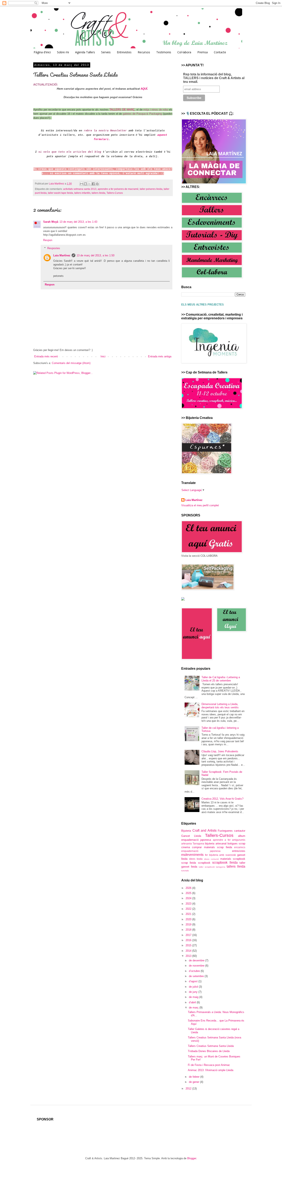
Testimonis (163, 52)
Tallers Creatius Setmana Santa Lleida (211, 1046)
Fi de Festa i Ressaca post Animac (209, 1065)
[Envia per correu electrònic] (81, 184)
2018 (189, 929)
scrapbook (204, 862)
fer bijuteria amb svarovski (220, 855)
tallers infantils (82, 192)
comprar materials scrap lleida (212, 847)
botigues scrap (236, 843)
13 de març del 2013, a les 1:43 (78, 221)
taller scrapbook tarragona (212, 867)
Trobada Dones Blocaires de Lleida (209, 1051)
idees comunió (211, 859)
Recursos (144, 52)
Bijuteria (186, 830)
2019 (189, 924)
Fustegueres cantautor (231, 830)
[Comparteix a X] (89, 184)
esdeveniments (192, 854)
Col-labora (184, 52)
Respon (47, 240)
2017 (189, 935)
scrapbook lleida (224, 862)
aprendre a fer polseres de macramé (118, 189)
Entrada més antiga (159, 356)
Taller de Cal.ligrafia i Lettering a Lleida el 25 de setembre (220, 679)
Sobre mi (63, 52)
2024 (189, 898)
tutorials (185, 870)
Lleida (197, 835)
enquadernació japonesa (200, 851)
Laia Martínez (61, 255)
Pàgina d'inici (42, 52)
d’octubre (195, 971)
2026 (189, 887)
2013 (189, 955)
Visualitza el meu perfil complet (200, 505)
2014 (189, 950)
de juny (193, 991)
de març (194, 1007)
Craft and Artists (204, 830)
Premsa (202, 52)
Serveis (106, 52)
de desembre (197, 960)
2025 (189, 893)
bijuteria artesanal (215, 843)
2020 (189, 919)
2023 (189, 903)
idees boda (196, 858)
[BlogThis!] (85, 184)
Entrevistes (124, 52)
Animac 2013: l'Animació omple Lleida (210, 1070)
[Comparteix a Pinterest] (97, 184)
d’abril (193, 1002)
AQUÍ (144, 88)
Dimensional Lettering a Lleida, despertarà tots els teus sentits (220, 706)
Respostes (53, 248)
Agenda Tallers (85, 52)
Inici (103, 356)
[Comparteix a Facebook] (93, 184)
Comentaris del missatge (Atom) (71, 363)
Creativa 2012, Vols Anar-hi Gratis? (222, 798)
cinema (185, 847)
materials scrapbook (232, 858)
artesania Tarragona (192, 843)
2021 (189, 914)
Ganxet (185, 835)
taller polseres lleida (151, 189)
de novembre (197, 965)
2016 (189, 940)
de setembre (197, 976)
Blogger (191, 1158)
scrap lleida (188, 862)
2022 (189, 908)
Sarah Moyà (50, 221)
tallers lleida (98, 192)
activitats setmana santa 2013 (79, 189)
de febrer (194, 1076)
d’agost (193, 981)
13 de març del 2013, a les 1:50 (95, 255)
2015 (189, 945)
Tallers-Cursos (115, 192)
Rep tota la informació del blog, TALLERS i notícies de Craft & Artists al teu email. (213, 78)
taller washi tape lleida (60, 192)
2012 (189, 1088)
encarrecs (239, 847)
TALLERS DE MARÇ (122, 109)
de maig (194, 997)
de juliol (194, 986)
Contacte (220, 52)
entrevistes (238, 851)
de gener (194, 1081)
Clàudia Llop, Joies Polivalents (219, 751)
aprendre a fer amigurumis (229, 839)
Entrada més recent (46, 356)
